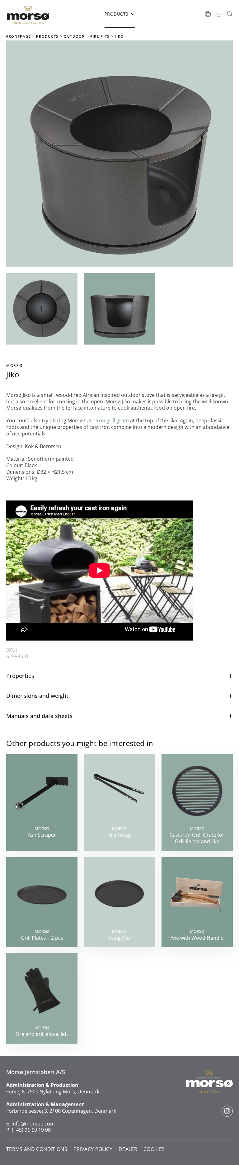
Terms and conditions (36, 1149)
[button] (208, 14)
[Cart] (219, 14)
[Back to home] (28, 14)
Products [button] (117, 14)
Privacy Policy (92, 1149)
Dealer (128, 1149)
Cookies (154, 1149)
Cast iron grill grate (106, 420)
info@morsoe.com (33, 1123)
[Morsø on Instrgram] (227, 1111)
